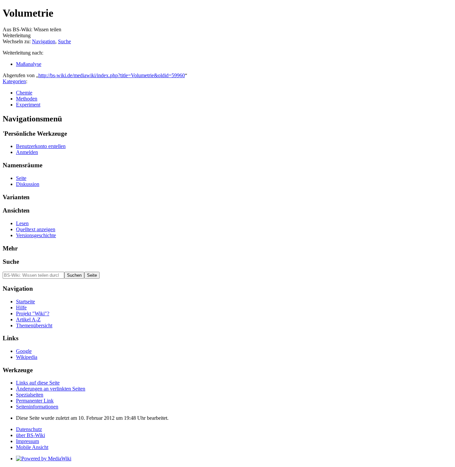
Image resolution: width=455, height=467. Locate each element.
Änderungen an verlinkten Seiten (50, 388)
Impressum (27, 441)
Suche (64, 41)
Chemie (24, 92)
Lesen (22, 223)
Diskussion (27, 184)
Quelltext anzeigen (35, 229)
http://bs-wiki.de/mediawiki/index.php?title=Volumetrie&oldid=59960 (111, 75)
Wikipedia (26, 357)
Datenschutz (29, 429)
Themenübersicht (34, 325)
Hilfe (21, 307)
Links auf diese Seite (38, 383)
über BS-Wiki (30, 435)
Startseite (25, 301)
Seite (21, 178)
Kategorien (14, 81)
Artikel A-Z (28, 319)
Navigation (43, 41)
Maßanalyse (28, 64)
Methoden (26, 98)
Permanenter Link (35, 400)
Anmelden (27, 152)
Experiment (28, 104)
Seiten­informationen (37, 406)
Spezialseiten (29, 394)
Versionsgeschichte (36, 235)
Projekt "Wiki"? (32, 313)
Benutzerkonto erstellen (41, 146)
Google (24, 351)
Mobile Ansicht (32, 447)
